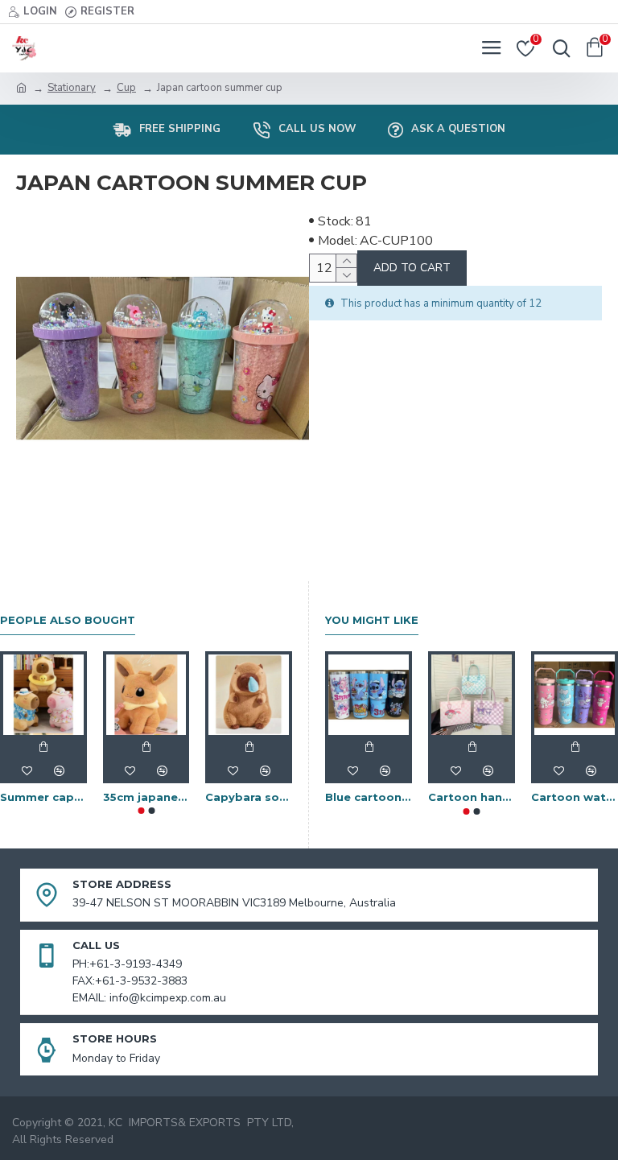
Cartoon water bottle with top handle (574, 797)
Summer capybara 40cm (43, 797)
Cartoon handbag (471, 797)
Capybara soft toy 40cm (248, 797)
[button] (141, 810)
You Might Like (371, 619)
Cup (126, 87)
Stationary (71, 87)
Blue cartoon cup (368, 797)
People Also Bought (67, 619)
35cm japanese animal (146, 797)
